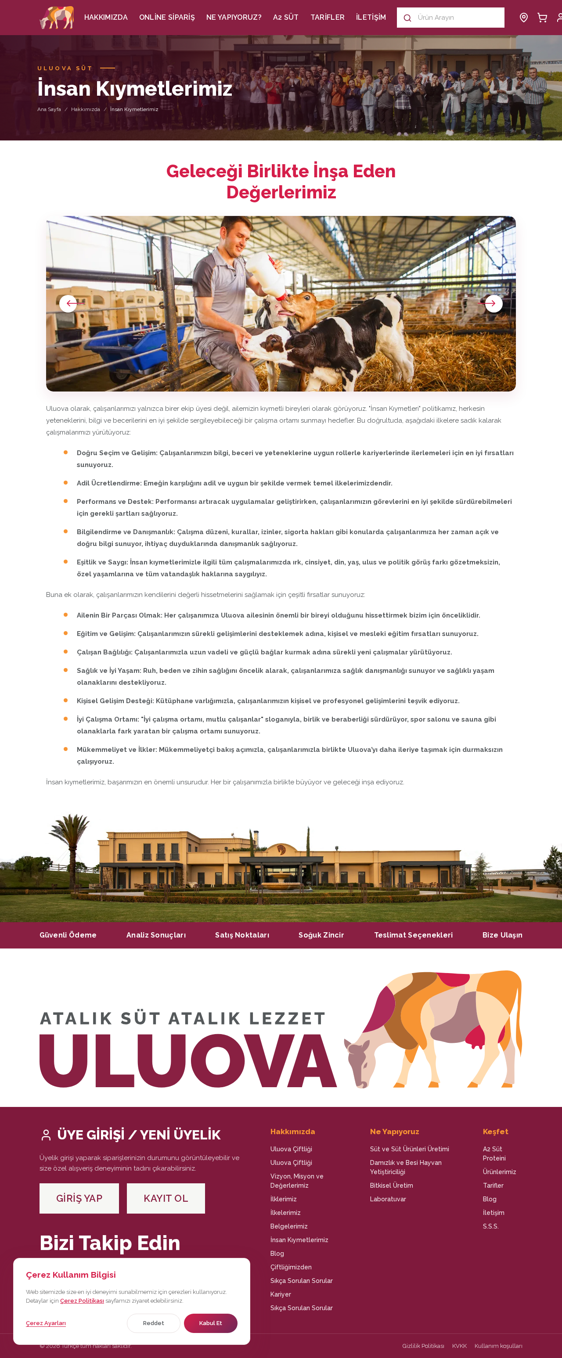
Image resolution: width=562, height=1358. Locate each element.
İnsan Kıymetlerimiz (299, 1239)
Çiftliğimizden (291, 1267)
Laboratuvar (388, 1199)
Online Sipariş (167, 17)
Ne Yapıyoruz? (234, 17)
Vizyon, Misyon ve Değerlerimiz (297, 1181)
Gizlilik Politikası (423, 1346)
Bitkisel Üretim (391, 1185)
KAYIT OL (166, 1198)
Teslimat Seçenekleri (413, 935)
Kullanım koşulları (498, 1346)
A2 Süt (286, 17)
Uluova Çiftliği (291, 1149)
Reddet (153, 1323)
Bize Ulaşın (502, 935)
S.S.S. (491, 1226)
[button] (490, 304)
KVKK (459, 1346)
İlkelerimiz (285, 1212)
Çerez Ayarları (46, 1323)
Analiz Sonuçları (156, 935)
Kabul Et (210, 1323)
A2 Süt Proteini (494, 1154)
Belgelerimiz (289, 1226)
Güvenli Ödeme (68, 935)
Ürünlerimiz (499, 1171)
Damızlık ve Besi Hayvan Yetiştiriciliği (406, 1167)
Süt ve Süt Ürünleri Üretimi (409, 1149)
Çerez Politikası (82, 1300)
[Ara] (407, 17)
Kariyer (280, 1294)
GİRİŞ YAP (79, 1198)
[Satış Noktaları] (524, 17)
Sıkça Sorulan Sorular (301, 1280)
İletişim (371, 17)
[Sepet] (542, 17)
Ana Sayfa (49, 109)
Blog (277, 1253)
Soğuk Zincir (321, 935)
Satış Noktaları (242, 935)
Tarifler (327, 17)
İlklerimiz (283, 1199)
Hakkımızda (106, 17)
